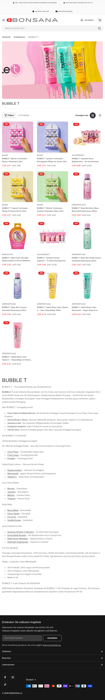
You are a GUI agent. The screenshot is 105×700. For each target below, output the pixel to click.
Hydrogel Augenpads (17, 542)
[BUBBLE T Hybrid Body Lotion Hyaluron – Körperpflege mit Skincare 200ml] (17, 335)
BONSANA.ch (15, 693)
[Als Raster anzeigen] (93, 115)
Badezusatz (7, 254)
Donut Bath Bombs (16, 535)
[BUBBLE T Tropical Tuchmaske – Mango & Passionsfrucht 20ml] (17, 186)
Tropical (11, 499)
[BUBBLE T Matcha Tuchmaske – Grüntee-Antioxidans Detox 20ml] (52, 186)
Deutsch (30, 680)
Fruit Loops (13, 455)
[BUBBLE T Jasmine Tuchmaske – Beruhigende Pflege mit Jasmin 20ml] (52, 137)
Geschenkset (78, 155)
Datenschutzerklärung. (52, 645)
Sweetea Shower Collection (20, 532)
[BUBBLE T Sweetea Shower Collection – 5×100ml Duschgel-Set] (52, 236)
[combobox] (52, 28)
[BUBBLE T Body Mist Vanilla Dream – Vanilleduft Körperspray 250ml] (87, 236)
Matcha (10, 495)
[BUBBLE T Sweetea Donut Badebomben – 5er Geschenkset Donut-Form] (87, 137)
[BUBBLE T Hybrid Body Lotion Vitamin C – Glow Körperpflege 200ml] (52, 285)
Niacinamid (12, 473)
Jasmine (11, 492)
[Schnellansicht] (29, 127)
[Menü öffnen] (3, 20)
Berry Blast (12, 510)
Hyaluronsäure (14, 470)
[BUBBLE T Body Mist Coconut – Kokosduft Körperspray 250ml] (17, 285)
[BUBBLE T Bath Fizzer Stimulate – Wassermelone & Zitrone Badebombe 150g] (17, 236)
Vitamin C (12, 477)
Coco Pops (12, 452)
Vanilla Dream (14, 520)
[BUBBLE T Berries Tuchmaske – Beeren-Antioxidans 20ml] (17, 137)
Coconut (11, 517)
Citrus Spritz (13, 514)
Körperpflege (79, 205)
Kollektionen (19, 37)
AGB (39, 645)
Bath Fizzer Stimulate (17, 539)
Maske (5, 155)
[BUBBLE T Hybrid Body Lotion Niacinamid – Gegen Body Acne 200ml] (87, 285)
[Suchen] (99, 28)
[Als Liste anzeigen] (100, 115)
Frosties (11, 458)
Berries (10, 489)
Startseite (6, 37)
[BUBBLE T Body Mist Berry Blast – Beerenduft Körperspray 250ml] (87, 186)
